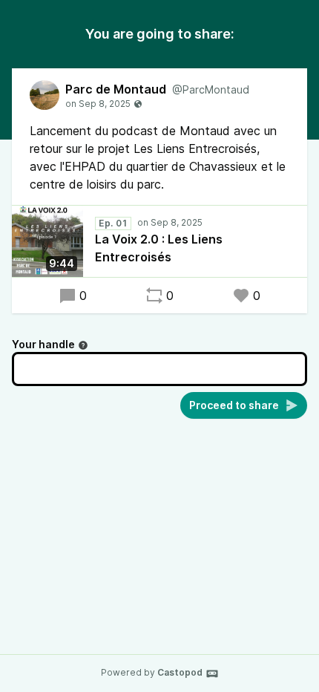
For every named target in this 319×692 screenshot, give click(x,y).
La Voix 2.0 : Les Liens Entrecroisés (159, 248)
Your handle (43, 344)
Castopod (180, 672)
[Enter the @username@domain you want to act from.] (83, 345)
